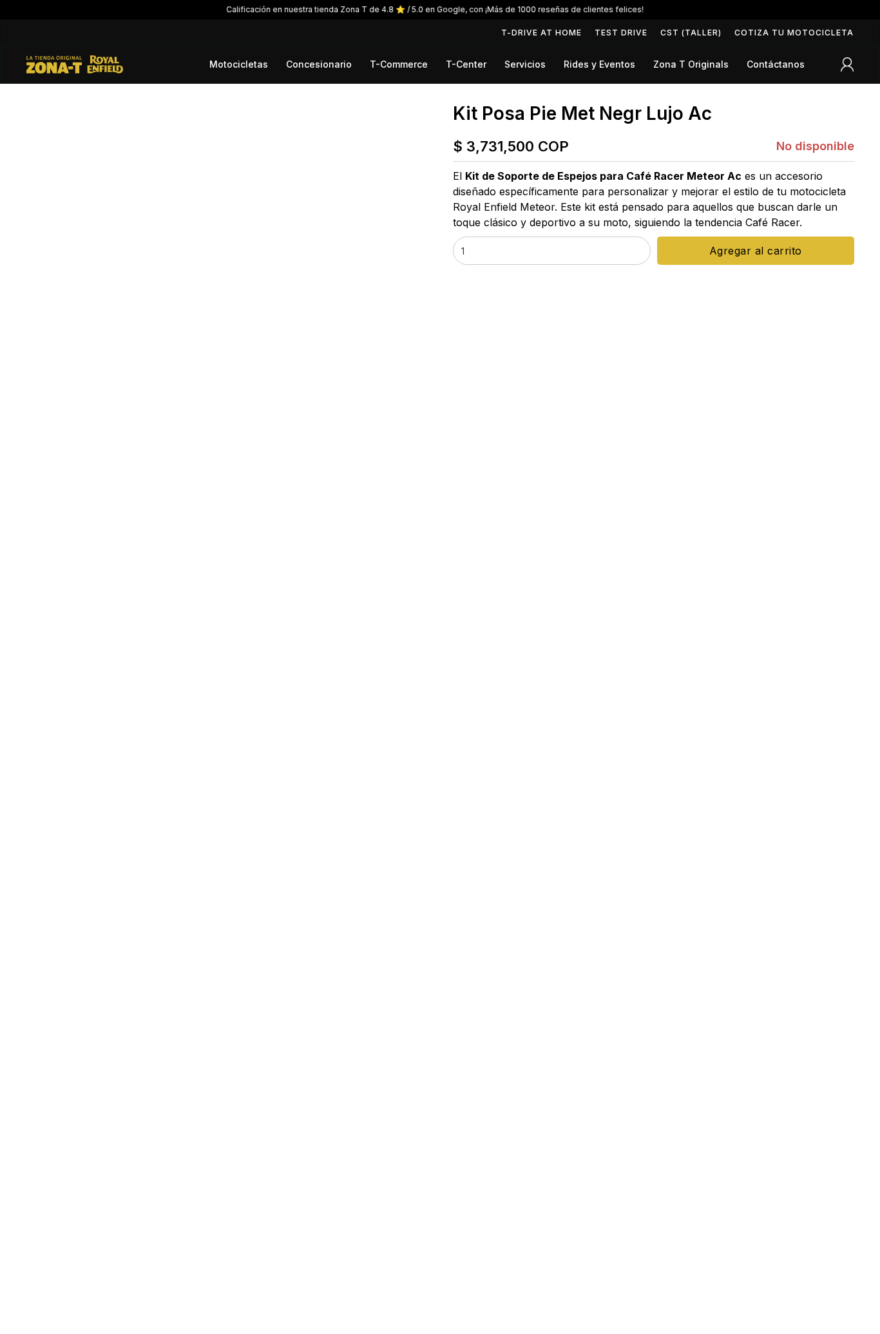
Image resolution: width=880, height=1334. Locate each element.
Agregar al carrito (755, 250)
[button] (238, 64)
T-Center (466, 64)
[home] (74, 64)
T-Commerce (399, 64)
